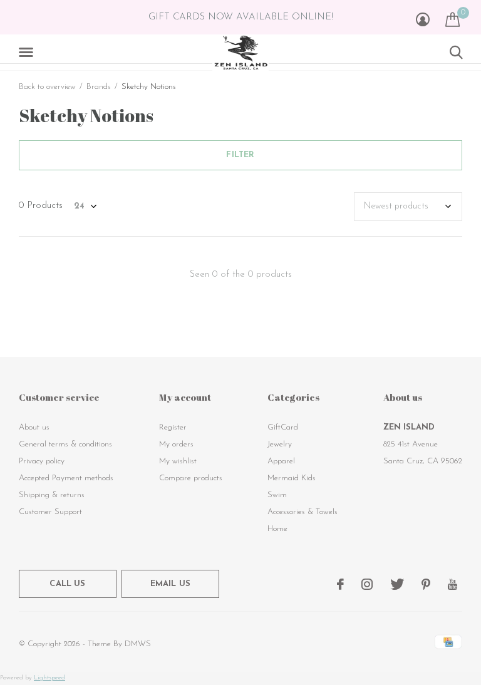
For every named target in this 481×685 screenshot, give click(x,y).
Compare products (190, 478)
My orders (176, 444)
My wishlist (178, 461)
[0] (452, 19)
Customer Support (50, 512)
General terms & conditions (65, 444)
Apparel (281, 461)
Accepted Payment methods (66, 478)
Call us (67, 584)
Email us (170, 584)
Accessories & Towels (302, 512)
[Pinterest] (426, 584)
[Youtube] (452, 584)
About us (34, 427)
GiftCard (282, 427)
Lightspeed (49, 677)
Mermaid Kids (291, 478)
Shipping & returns (52, 495)
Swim (277, 495)
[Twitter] (397, 584)
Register (173, 427)
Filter (240, 155)
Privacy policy (42, 461)
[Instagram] (367, 584)
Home (277, 529)
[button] (28, 52)
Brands (98, 87)
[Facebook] (340, 584)
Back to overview (47, 87)
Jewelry (279, 444)
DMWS (138, 644)
